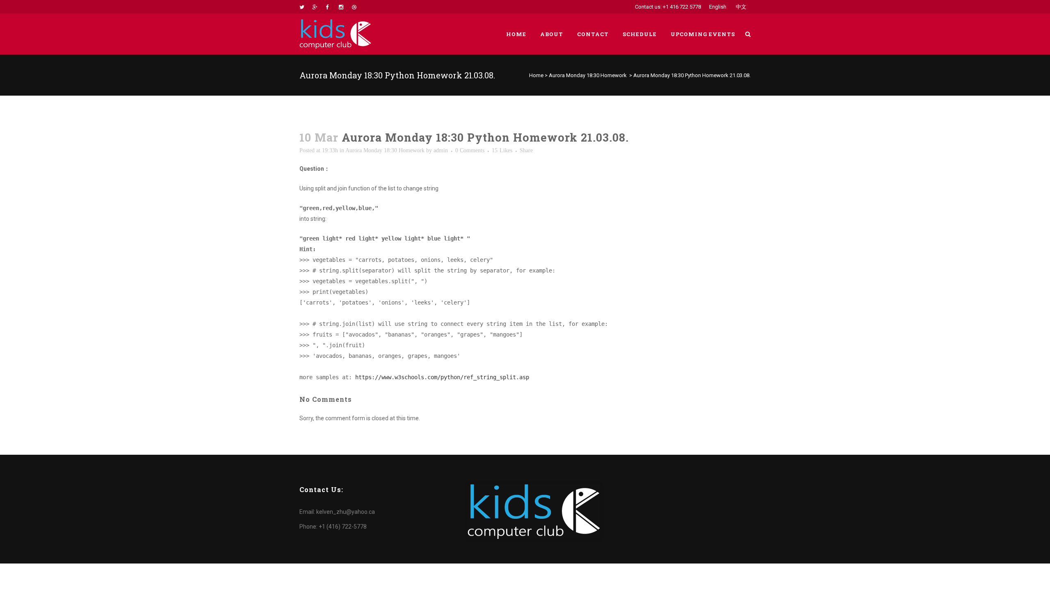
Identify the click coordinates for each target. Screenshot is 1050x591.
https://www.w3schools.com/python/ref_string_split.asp (442, 377)
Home (536, 75)
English (717, 7)
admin (441, 150)
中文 (741, 7)
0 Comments (469, 150)
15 (502, 150)
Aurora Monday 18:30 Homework (588, 75)
